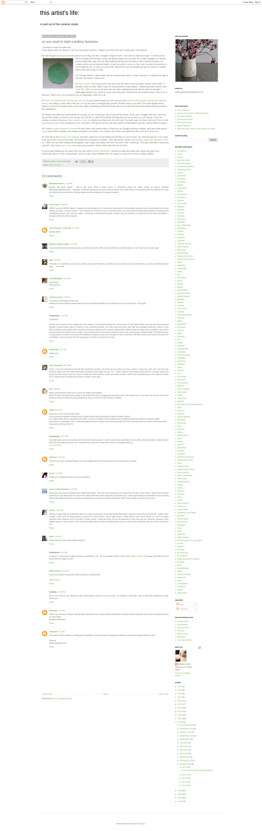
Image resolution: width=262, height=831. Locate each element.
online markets (183, 389)
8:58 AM (66, 297)
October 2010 (185, 732)
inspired (180, 312)
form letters (181, 278)
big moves (181, 197)
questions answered (185, 457)
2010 (180, 722)
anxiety (180, 173)
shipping (180, 494)
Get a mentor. (85, 84)
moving (180, 370)
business (58, 165)
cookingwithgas (56, 279)
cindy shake (54, 205)
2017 (180, 697)
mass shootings (183, 355)
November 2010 (187, 729)
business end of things (69, 137)
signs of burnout (183, 126)
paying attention (183, 417)
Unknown (53, 457)
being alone (182, 194)
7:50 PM (73, 489)
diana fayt (181, 637)
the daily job (182, 556)
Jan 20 (185, 778)
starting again (182, 519)
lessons (180, 330)
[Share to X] (86, 161)
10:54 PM (64, 436)
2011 (180, 718)
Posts (180, 604)
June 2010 (184, 746)
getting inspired (183, 296)
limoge (180, 343)
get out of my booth (185, 119)
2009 (180, 791)
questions (181, 454)
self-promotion (183, 482)
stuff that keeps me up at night (189, 540)
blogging (181, 207)
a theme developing (100, 151)
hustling (180, 305)
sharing (180, 491)
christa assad (182, 621)
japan (179, 321)
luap (51, 260)
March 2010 (185, 757)
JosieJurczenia (55, 297)
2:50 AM (60, 510)
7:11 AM (61, 632)
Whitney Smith (184, 664)
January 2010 (186, 764)
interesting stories (184, 315)
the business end (184, 122)
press (179, 438)
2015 (180, 704)
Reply (51, 196)
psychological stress (51, 123)
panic (179, 407)
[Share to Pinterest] (92, 161)
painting (180, 401)
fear (178, 275)
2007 (180, 798)
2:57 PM (63, 316)
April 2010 (184, 753)
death (179, 262)
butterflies (181, 222)
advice (51, 165)
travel (179, 565)
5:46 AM (57, 260)
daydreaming (182, 253)
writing (180, 590)
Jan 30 (185, 767)
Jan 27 (185, 775)
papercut (181, 411)
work (179, 581)
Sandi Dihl (80, 89)
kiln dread (181, 327)
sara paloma (182, 625)
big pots (180, 200)
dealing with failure (185, 256)
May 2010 (184, 750)
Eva (50, 389)
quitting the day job (185, 460)
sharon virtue (182, 634)
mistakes (181, 364)
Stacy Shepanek (56, 365)
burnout (160, 120)
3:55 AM (56, 389)
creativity (181, 241)
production (181, 448)
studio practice (183, 537)
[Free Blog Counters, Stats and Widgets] (200, 648)
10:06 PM (61, 592)
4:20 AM (61, 457)
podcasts (181, 429)
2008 (180, 794)
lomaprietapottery (57, 183)
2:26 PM (63, 205)
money (180, 367)
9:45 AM (58, 536)
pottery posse (182, 435)
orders (180, 395)
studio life (181, 534)
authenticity (182, 188)
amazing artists (183, 160)
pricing (180, 441)
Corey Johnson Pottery (59, 489)
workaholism (182, 584)
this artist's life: (59, 12)
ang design (54, 349)
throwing (180, 562)
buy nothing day (183, 225)
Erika (51, 536)
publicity (180, 451)
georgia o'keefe (183, 293)
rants (179, 463)
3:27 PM (62, 349)
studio (179, 531)
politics (180, 432)
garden (180, 287)
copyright (181, 237)
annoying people (184, 170)
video (179, 571)
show (179, 497)
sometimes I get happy (186, 513)
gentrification (182, 290)
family (179, 272)
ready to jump (182, 466)
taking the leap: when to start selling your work (196, 129)
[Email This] (80, 161)
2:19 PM (69, 183)
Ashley (52, 510)
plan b (179, 426)
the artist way (182, 553)
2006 (180, 801)
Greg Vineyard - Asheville (60, 228)
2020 (180, 687)
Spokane (181, 516)
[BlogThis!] (83, 161)
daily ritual (181, 250)
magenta (181, 346)
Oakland (180, 386)
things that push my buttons (188, 559)
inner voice (181, 309)
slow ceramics (183, 503)
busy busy (181, 219)
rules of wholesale (184, 475)
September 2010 (187, 736)
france (179, 281)
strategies (181, 525)
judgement (181, 324)
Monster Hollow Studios (59, 244)
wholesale (181, 577)
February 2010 (186, 760)
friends (180, 284)
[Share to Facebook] (89, 161)
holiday (180, 302)
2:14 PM (61, 611)
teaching (180, 550)
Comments (183, 609)
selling (180, 485)
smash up (181, 506)
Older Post (163, 694)
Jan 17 (185, 782)
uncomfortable (183, 568)
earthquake (182, 268)
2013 (180, 711)
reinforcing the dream (186, 469)
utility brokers (55, 571)
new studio (181, 377)
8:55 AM (67, 365)
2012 (180, 715)
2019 (180, 690)
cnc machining (55, 445)
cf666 (51, 410)
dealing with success (185, 259)
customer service (184, 244)
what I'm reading (184, 574)
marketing (181, 352)
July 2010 (184, 743)
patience (180, 414)
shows (180, 500)
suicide (180, 543)
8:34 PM (58, 410)
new (179, 373)
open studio (182, 392)
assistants (181, 182)
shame (180, 488)
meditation (181, 358)
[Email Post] (76, 161)
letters (179, 333)
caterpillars (181, 228)
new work (181, 380)
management (182, 349)
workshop (181, 587)
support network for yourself (65, 128)
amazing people (184, 163)
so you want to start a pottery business (192, 113)
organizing (181, 398)
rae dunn (181, 631)
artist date (181, 179)
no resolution (182, 383)
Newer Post (47, 694)
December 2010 (187, 725)
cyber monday (183, 247)
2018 (180, 694)
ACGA (179, 154)
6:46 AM (67, 279)
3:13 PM (75, 228)
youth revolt (182, 593)
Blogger (142, 824)
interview (181, 318)
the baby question (184, 116)
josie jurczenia (183, 628)
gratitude (181, 299)
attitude (180, 185)
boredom (181, 210)
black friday (182, 203)
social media (182, 509)
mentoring (181, 361)
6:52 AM (63, 552)
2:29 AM (58, 473)
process (180, 444)
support (180, 546)
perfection (181, 420)
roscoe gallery (183, 472)
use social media (69, 145)
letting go (181, 336)
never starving (183, 110)
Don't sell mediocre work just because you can (65, 100)
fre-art (52, 473)
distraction (181, 265)
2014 (180, 708)
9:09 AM (65, 571)
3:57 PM (73, 244)
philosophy (181, 423)
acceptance (182, 151)
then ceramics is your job (79, 120)
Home (105, 694)
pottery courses (136, 556)
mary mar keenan (184, 640)
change (180, 231)
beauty (180, 191)
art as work (181, 176)
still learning (182, 522)
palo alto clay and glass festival (190, 404)
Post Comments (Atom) (62, 698)
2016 (180, 701)
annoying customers (185, 166)
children (180, 234)
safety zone (182, 479)
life (178, 339)
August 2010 (185, 739)
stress (179, 528)
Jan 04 (185, 785)
